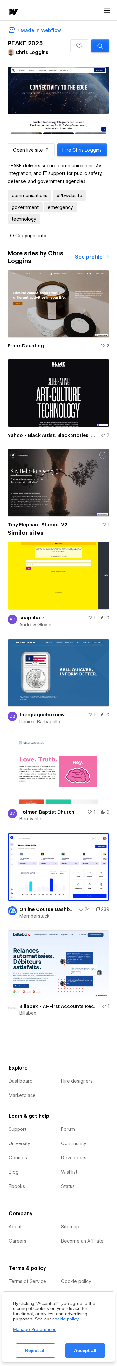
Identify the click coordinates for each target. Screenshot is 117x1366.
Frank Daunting (26, 345)
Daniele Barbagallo (40, 721)
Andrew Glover (36, 624)
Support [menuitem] (17, 1129)
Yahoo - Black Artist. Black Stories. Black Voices (53, 435)
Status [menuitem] (68, 1186)
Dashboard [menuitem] (20, 1081)
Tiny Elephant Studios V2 (37, 524)
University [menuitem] (19, 1143)
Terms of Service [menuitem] (27, 1281)
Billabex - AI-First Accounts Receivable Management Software (59, 1006)
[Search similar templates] (100, 45)
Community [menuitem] (73, 1143)
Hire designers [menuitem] (77, 1081)
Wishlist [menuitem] (69, 1172)
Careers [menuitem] (17, 1241)
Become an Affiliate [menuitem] (82, 1241)
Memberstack (35, 916)
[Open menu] (107, 10)
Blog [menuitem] (14, 1172)
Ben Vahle (30, 818)
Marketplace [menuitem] (22, 1095)
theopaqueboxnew (42, 714)
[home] (13, 12)
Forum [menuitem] (68, 1129)
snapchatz (32, 617)
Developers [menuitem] (73, 1157)
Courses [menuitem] (18, 1157)
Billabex (28, 1013)
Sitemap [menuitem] (70, 1226)
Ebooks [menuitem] (17, 1186)
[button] (79, 45)
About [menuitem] (15, 1226)
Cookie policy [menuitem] (76, 1281)
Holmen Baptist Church (47, 812)
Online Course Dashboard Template (48, 909)
